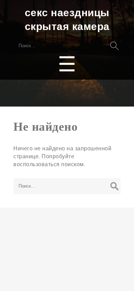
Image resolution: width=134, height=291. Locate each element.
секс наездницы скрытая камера (67, 19)
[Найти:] (67, 185)
